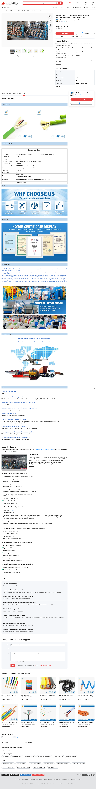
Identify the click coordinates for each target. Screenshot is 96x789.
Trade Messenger (25, 774)
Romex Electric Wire (58, 756)
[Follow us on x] (85, 774)
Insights (79, 779)
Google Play (14, 774)
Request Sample (81, 36)
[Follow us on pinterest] (91, 774)
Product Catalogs (22, 737)
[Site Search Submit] (60, 3)
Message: (7, 653)
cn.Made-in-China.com (62, 781)
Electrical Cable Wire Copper (62, 763)
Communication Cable (53, 740)
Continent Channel (65, 779)
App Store (5, 774)
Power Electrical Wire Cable (23, 767)
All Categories (7, 7)
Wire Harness (5, 742)
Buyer (61, 7)
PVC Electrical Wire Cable (8, 767)
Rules (93, 7)
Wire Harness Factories (8, 763)
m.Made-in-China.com (51, 781)
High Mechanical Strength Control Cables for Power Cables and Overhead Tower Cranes (47, 697)
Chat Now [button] (86, 33)
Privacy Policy (71, 783)
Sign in (92, 4)
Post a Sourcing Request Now (43, 665)
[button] (56, 3)
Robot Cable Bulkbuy (53, 767)
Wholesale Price (57, 779)
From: (8, 645)
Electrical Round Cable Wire (79, 763)
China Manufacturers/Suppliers (36, 779)
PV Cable (73, 740)
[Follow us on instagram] (87, 774)
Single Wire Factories (48, 763)
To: (9, 649)
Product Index (73, 779)
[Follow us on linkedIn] (93, 774)
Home (3, 11)
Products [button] (25, 3)
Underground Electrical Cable (44, 756)
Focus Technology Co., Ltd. (37, 783)
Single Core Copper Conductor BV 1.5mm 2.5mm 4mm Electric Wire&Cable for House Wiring (9, 724)
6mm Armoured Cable (71, 756)
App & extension (77, 7)
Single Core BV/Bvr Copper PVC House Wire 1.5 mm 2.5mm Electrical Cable (9, 697)
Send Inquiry (65, 33)
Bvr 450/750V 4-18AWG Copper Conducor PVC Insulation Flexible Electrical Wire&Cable (85, 697)
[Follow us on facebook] (83, 774)
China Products (25, 779)
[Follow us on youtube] (89, 774)
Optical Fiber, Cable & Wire (24, 11)
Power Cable (28, 740)
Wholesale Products (48, 779)
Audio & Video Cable (29, 756)
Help (68, 7)
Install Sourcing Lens (39, 774)
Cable (13, 510)
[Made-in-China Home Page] (10, 3)
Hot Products (17, 779)
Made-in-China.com (42, 781)
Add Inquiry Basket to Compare (27, 56)
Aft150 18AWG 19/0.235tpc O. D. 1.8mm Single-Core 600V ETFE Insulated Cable (47, 724)
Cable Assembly (28, 742)
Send (13, 665)
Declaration (63, 783)
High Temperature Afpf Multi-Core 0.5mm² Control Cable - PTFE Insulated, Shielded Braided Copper (29, 724)
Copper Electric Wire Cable (39, 767)
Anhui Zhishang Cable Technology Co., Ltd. (69, 20)
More (3, 770)
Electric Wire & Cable (36, 11)
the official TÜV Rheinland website (45, 449)
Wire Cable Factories (21, 763)
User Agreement (56, 783)
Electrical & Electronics (11, 11)
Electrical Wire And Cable (35, 763)
